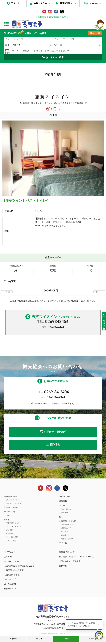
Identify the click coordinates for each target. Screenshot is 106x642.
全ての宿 (96, 33)
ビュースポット (67, 509)
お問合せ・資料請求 (55, 432)
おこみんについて (12, 561)
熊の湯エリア (66, 535)
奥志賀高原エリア (68, 524)
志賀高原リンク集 (12, 575)
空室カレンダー (93, 639)
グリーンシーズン (12, 500)
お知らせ (8, 557)
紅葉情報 (9, 533)
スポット (63, 506)
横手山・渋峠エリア (68, 539)
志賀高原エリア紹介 (68, 521)
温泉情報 (63, 501)
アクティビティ (11, 512)
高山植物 (9, 530)
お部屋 (66, 639)
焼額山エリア (66, 528)
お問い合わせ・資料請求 (69, 561)
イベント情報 (11, 541)
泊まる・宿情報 (11, 508)
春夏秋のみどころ (12, 523)
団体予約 (55, 444)
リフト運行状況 (12, 537)
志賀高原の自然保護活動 (14, 570)
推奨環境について (67, 552)
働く (61, 517)
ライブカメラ (10, 552)
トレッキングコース (13, 526)
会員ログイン (10, 589)
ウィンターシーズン (13, 503)
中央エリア (65, 531)
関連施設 (64, 512)
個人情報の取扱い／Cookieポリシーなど (76, 557)
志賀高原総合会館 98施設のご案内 (19, 566)
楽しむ (7, 520)
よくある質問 (10, 584)
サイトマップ (10, 579)
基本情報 (13, 639)
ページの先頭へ (104, 323)
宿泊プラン (39, 639)
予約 (8, 515)
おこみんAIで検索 (55, 57)
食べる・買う (65, 497)
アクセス (15, 3)
